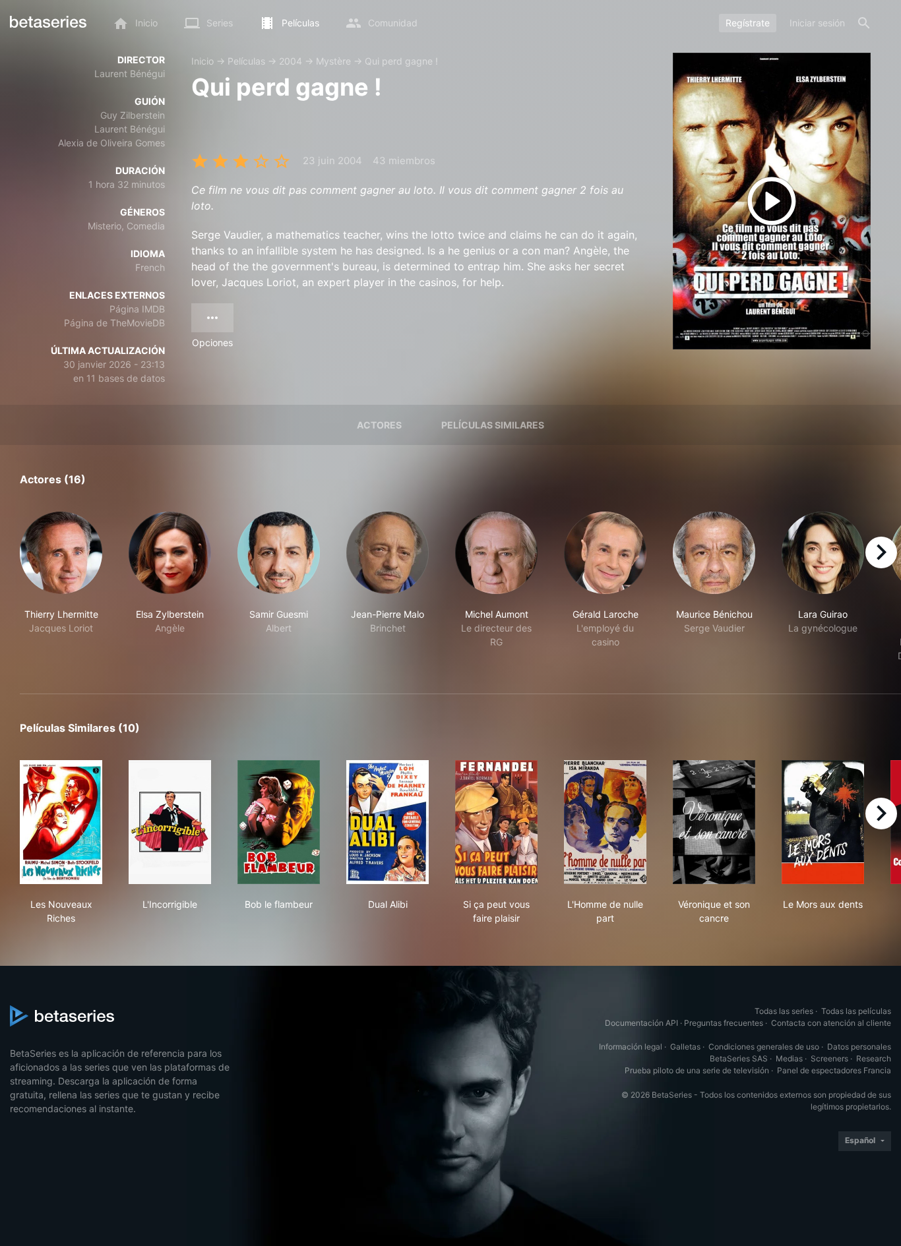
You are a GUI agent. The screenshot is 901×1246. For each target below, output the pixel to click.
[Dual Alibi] (387, 822)
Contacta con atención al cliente (831, 1023)
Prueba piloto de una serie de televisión (697, 1070)
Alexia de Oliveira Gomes (111, 142)
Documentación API (641, 1023)
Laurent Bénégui (129, 73)
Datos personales (859, 1047)
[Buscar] (864, 23)
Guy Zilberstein (132, 115)
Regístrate (748, 22)
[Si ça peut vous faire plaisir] (496, 822)
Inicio (202, 61)
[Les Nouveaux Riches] (61, 822)
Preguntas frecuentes (723, 1023)
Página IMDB (137, 308)
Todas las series (784, 1011)
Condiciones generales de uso (763, 1047)
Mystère (333, 61)
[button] (61, 587)
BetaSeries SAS (739, 1058)
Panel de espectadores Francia (834, 1070)
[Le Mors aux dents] (823, 822)
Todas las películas (856, 1011)
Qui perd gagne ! (401, 61)
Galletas (685, 1047)
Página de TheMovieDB (114, 322)
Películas (246, 61)
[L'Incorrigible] (170, 822)
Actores (379, 424)
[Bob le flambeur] (278, 822)
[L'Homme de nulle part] (605, 822)
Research (873, 1058)
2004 (290, 61)
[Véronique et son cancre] (714, 822)
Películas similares (492, 424)
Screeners (829, 1058)
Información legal (630, 1047)
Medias (789, 1058)
